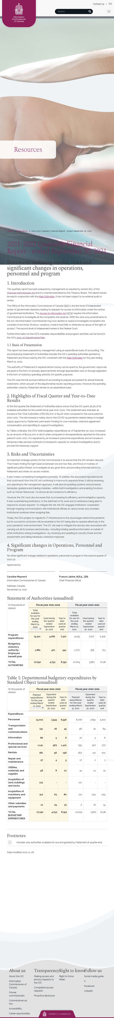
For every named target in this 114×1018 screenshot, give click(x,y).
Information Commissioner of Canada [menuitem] (18, 984)
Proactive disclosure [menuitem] (44, 995)
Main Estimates (46, 296)
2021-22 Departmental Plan (31, 337)
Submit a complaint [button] (60, 1013)
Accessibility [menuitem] (15, 1008)
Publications (22, 231)
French (110, 4)
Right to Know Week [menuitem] (66, 978)
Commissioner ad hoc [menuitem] (18, 1002)
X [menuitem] (85, 981)
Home (10, 231)
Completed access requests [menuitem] (44, 989)
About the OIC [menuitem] (16, 976)
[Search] (89, 11)
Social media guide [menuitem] (94, 976)
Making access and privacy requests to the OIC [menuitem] (44, 979)
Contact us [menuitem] (98, 4)
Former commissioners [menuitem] (17, 994)
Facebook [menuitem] (89, 986)
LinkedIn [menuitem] (88, 991)
